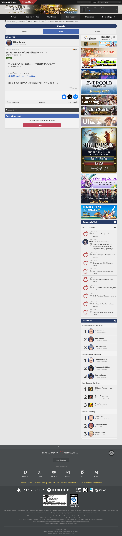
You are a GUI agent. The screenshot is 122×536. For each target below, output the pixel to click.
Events (97, 31)
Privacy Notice (47, 483)
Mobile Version (62, 447)
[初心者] (18, 55)
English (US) (104, 2)
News (40, 476)
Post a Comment (13, 116)
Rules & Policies (34, 483)
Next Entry (72, 102)
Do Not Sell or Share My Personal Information (85, 483)
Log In (42, 125)
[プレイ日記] (12, 55)
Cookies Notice (60, 483)
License (23, 483)
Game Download (61, 460)
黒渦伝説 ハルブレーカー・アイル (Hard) (22, 76)
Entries (42, 102)
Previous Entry (13, 102)
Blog (61, 31)
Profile (24, 31)
